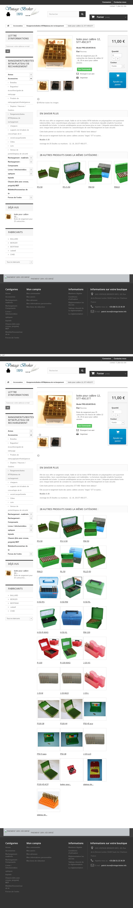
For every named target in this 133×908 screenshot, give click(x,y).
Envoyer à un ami (87, 74)
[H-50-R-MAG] (48, 617)
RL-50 (62, 571)
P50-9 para (41, 754)
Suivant (38, 99)
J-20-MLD (64, 693)
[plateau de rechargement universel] (94, 769)
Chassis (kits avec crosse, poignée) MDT (18, 184)
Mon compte (33, 289)
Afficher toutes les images (48, 103)
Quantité (115, 51)
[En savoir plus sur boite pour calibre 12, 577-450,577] (8, 217)
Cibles (12, 142)
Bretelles (13, 83)
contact (112, 6)
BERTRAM (14, 247)
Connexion (106, 2)
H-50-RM (64, 602)
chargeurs (14, 126)
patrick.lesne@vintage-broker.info (113, 312)
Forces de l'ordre (15, 197)
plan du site (122, 6)
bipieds (11, 178)
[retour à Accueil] (8, 26)
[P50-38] (71, 739)
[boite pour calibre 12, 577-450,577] (43, 85)
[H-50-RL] (94, 587)
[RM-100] (94, 617)
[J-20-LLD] (94, 739)
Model (78, 48)
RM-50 (91, 187)
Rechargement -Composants (14, 164)
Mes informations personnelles (38, 304)
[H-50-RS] (48, 587)
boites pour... (65, 784)
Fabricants (15, 232)
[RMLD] (48, 557)
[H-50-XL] (71, 617)
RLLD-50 (87, 571)
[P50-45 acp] (94, 709)
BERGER (13, 243)
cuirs (12, 146)
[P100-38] (48, 709)
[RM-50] (100, 172)
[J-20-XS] (94, 648)
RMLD (117, 187)
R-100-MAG (65, 663)
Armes (10, 75)
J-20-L (86, 693)
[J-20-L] (94, 678)
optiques (11, 174)
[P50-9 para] (48, 739)
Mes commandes (33, 293)
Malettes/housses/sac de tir (18, 191)
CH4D (12, 255)
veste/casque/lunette (18, 138)
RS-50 (39, 187)
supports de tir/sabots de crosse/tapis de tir (18, 132)
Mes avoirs (30, 297)
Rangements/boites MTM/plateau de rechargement (45, 26)
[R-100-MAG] (71, 648)
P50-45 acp (88, 723)
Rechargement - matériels (18, 158)
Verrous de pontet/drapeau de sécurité (18, 152)
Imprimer (84, 78)
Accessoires (18, 26)
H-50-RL (87, 602)
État (77, 52)
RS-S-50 (66, 187)
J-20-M (40, 693)
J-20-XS (86, 663)
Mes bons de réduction (35, 307)
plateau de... (88, 784)
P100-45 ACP (43, 784)
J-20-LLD (87, 754)
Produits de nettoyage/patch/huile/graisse (19, 100)
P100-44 (63, 723)
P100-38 (40, 723)
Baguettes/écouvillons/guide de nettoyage (15, 90)
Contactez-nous (120, 2)
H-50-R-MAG (42, 632)
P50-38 (63, 754)
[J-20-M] (48, 678)
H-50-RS (41, 602)
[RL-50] (71, 557)
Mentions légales (75, 293)
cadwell (13, 251)
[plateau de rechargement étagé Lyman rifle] (48, 800)
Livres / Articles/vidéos (17, 170)
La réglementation (75, 314)
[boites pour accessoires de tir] (71, 769)
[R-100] (48, 648)
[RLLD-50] (94, 557)
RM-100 (86, 632)
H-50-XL (63, 632)
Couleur (113, 63)
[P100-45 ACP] (48, 769)
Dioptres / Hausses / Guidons (17, 108)
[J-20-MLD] (71, 678)
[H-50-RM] (71, 587)
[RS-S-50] (74, 172)
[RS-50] (48, 172)
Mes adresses (31, 300)
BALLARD (14, 239)
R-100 (39, 663)
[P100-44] (71, 709)
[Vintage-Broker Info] (24, 11)
